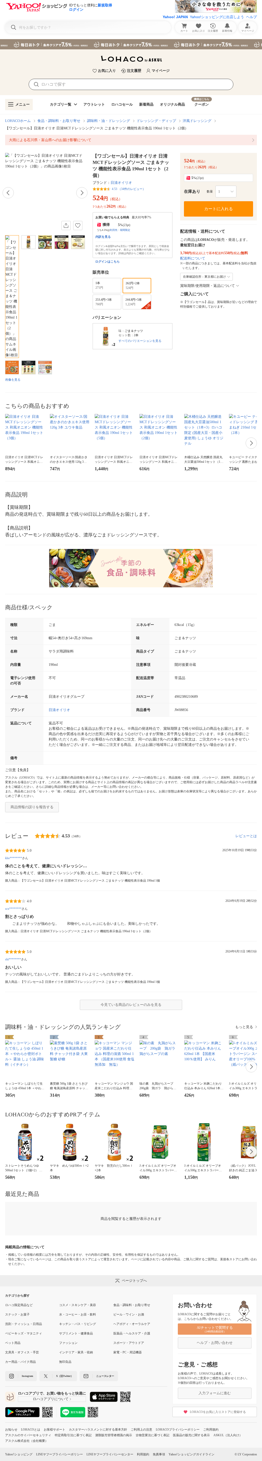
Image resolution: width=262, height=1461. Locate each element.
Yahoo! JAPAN (175, 17)
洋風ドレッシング (197, 121)
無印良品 (65, 1361)
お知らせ (11, 1429)
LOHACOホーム (18, 121)
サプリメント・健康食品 (76, 1333)
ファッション (68, 1342)
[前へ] (8, 192)
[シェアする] (66, 225)
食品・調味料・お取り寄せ (58, 121)
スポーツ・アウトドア (128, 1342)
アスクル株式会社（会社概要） (26, 1441)
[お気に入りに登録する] (77, 225)
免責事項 (159, 1454)
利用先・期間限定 (120, 230)
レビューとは (246, 836)
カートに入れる (218, 209)
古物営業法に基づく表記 (152, 1435)
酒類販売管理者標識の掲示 (113, 1435)
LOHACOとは (30, 1429)
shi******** (13, 959)
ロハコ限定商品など (19, 1305)
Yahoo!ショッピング (18, 1454)
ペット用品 (12, 1342)
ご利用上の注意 (141, 1429)
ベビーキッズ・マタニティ (23, 1333)
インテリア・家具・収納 (76, 1352)
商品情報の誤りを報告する (31, 807)
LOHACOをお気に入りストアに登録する (218, 1412)
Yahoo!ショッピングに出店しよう (217, 17)
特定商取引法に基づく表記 (73, 1435)
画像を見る (12, 379)
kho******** (13, 858)
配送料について (192, 258)
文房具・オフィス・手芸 (22, 1352)
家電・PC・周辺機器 (127, 1352)
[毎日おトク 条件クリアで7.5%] (131, 44)
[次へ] (82, 192)
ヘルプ (251, 17)
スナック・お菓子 (17, 1314)
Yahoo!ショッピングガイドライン (191, 1454)
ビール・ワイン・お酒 (128, 1314)
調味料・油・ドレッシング (108, 121)
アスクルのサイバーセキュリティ (28, 1435)
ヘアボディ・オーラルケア (131, 1323)
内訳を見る (103, 237)
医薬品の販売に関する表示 (191, 1435)
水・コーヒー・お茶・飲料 (77, 1314)
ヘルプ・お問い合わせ (215, 1343)
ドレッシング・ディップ (156, 121)
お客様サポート (54, 1429)
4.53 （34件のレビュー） (129, 189)
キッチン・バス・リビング (77, 1323)
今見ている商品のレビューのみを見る (131, 1005)
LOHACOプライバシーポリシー (178, 1429)
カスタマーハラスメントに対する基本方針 (98, 1429)
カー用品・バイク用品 (20, 1361)
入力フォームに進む (215, 1393)
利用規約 (143, 1454)
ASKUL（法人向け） (227, 1435)
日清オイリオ (121, 183)
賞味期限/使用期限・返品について (207, 286)
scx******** (13, 909)
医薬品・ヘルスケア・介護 (131, 1333)
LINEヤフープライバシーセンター (109, 1454)
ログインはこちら (107, 261)
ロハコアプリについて (51, 1399)
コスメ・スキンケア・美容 (77, 1305)
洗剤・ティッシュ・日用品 (23, 1323)
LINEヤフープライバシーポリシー (59, 1454)
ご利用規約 (211, 1429)
